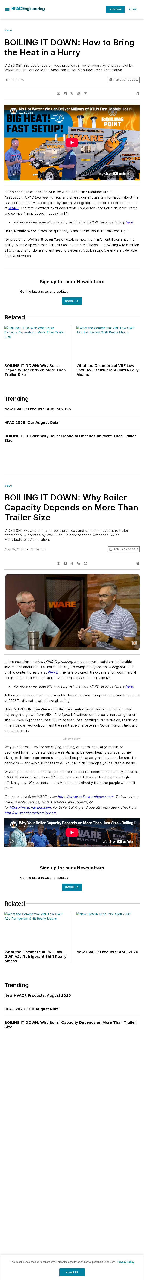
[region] (72, 1267)
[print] (138, 94)
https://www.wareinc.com (30, 807)
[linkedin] (65, 94)
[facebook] (58, 94)
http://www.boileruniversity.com (30, 813)
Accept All (72, 1272)
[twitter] (72, 94)
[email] (85, 94)
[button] (7, 9)
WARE (13, 208)
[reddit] (79, 94)
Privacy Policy (125, 1262)
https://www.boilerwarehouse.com (85, 797)
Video (8, 30)
